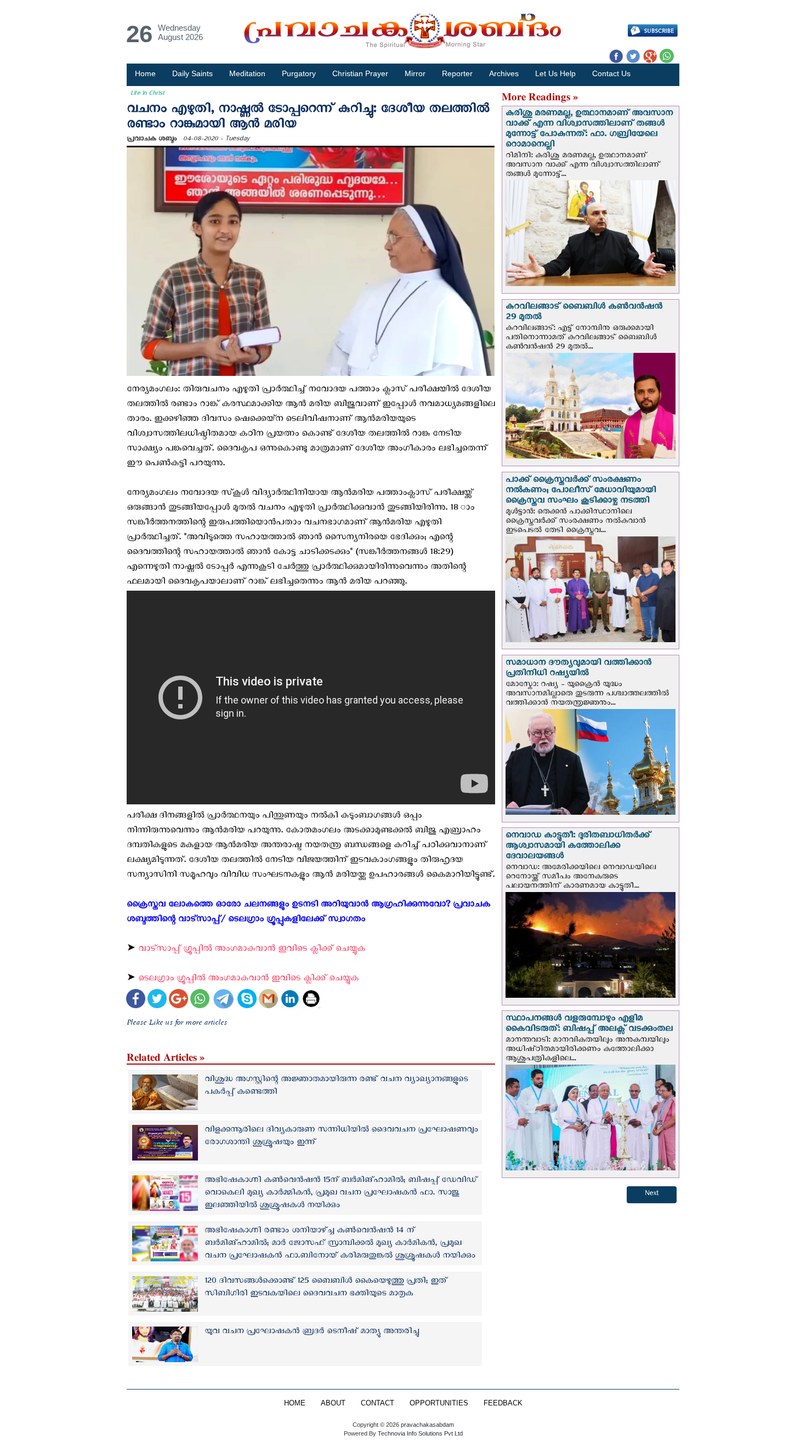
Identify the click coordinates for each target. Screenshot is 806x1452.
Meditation (247, 73)
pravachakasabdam (427, 1424)
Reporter (457, 73)
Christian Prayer (360, 73)
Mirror (415, 73)
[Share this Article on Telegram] (223, 1000)
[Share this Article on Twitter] (157, 1000)
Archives (504, 73)
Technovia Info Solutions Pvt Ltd (419, 1433)
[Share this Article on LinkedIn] (289, 1000)
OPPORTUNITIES (439, 1403)
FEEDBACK (503, 1403)
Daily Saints (192, 73)
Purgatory (299, 73)
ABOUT (333, 1403)
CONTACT (377, 1403)
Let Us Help (555, 73)
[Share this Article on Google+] (178, 1000)
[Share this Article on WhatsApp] (199, 1000)
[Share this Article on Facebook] (135, 1000)
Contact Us (611, 73)
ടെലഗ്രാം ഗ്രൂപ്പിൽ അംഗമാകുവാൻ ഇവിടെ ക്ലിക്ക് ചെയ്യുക (248, 980)
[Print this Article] (311, 1000)
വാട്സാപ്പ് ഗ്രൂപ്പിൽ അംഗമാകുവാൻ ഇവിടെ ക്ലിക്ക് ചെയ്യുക (253, 950)
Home (145, 73)
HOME (294, 1403)
